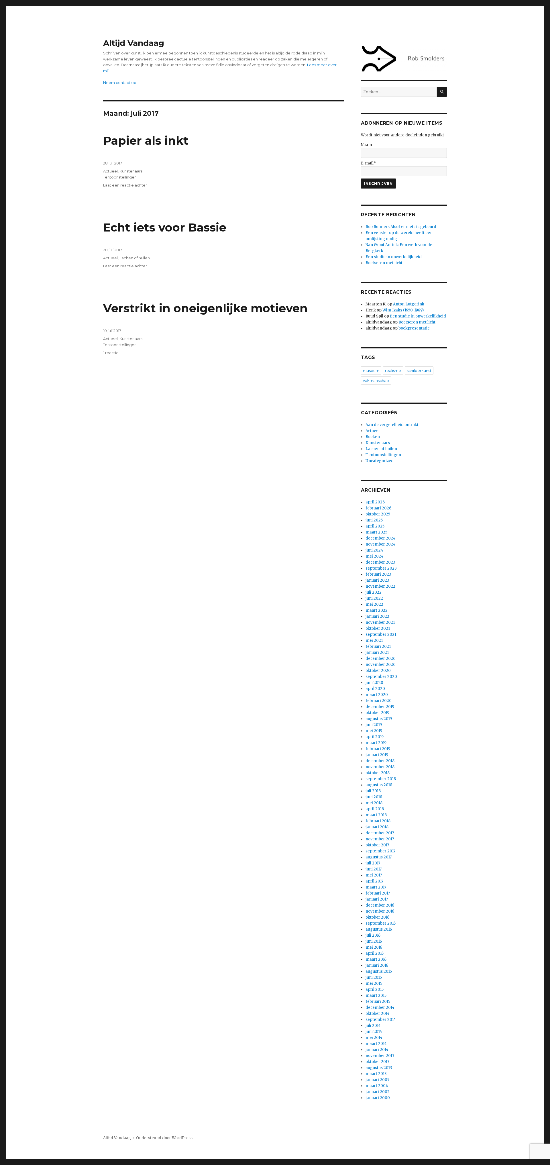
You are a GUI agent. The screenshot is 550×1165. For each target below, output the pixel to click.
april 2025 (375, 526)
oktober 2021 (378, 628)
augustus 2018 (379, 784)
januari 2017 (377, 899)
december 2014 (380, 1007)
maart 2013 (376, 1073)
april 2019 (375, 736)
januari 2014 (377, 1049)
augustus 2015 (379, 971)
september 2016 (381, 923)
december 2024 (381, 538)
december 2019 (380, 706)
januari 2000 (378, 1097)
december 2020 (381, 658)
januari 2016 (377, 965)
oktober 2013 (378, 1061)
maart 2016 (376, 959)
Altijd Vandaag (133, 43)
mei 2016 (374, 947)
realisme (393, 370)
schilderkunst (419, 370)
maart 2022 (377, 610)
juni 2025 (374, 520)
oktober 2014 (378, 1013)
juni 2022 (374, 598)
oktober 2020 (378, 670)
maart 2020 (377, 694)
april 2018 (375, 809)
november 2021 (380, 622)
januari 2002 (378, 1091)
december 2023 (380, 562)
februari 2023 (378, 574)
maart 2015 (376, 995)
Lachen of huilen (134, 258)
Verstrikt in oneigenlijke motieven (205, 308)
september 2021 (381, 634)
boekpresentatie (414, 328)
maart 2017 (376, 887)
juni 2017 (374, 869)
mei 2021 (374, 640)
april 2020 (375, 688)
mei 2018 (374, 803)
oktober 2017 (377, 845)
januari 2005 (377, 1079)
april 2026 (375, 502)
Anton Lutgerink (408, 304)
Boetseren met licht (384, 262)
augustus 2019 (379, 718)
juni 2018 (374, 797)
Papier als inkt (145, 141)
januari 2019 (377, 754)
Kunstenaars (130, 171)
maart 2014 (376, 1043)
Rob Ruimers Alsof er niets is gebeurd (401, 226)
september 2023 (381, 568)
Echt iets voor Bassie (164, 227)
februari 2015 (378, 1001)
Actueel (110, 171)
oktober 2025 (378, 514)
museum (371, 370)
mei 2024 (375, 556)
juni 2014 (374, 1031)
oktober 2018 (378, 772)
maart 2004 (377, 1085)
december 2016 (380, 905)
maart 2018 (376, 815)
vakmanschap (376, 380)
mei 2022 (374, 604)
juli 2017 (373, 863)
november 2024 (381, 544)
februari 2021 (378, 646)
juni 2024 (374, 550)
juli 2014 (373, 1025)
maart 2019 (376, 742)
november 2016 (380, 911)
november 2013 (380, 1055)
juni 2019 (374, 724)
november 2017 (380, 839)
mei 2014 (374, 1037)
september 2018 (381, 778)
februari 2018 (378, 821)
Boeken (373, 436)
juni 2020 (374, 682)
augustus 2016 (379, 929)
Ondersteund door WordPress (164, 1137)
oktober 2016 (377, 917)
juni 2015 (374, 977)
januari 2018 (377, 827)
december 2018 (380, 760)
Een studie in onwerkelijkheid (394, 256)
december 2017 (380, 833)
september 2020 (381, 676)
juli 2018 (373, 791)
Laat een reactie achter (125, 185)
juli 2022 (374, 592)
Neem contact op (119, 82)
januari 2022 (377, 616)
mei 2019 (374, 730)
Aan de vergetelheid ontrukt (392, 424)
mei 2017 (374, 875)
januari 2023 (377, 580)
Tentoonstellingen (120, 177)
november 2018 (380, 766)
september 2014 (381, 1019)
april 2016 (375, 953)
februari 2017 (378, 893)
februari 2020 (379, 700)
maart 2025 (376, 532)
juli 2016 (373, 935)
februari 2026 (378, 508)
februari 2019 (378, 748)
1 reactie (111, 352)
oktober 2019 (377, 712)
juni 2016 (374, 941)
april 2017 (374, 881)
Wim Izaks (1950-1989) (403, 310)
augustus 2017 (379, 857)
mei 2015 (374, 983)
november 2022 (380, 586)
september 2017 (380, 851)
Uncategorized (380, 460)
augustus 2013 (379, 1067)
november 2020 (381, 664)
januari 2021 (377, 652)
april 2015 (375, 989)
